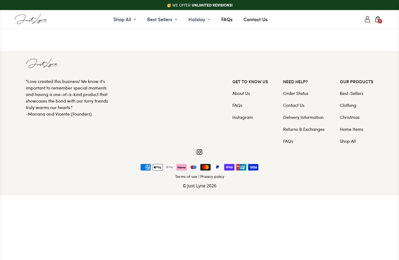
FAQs (227, 19)
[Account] (367, 19)
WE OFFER (202, 5)
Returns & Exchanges (304, 129)
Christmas (350, 117)
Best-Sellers (351, 93)
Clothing (348, 105)
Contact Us (255, 19)
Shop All (348, 141)
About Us (241, 93)
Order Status (295, 93)
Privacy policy (212, 176)
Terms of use (186, 176)
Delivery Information (303, 117)
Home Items (351, 129)
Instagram (242, 117)
